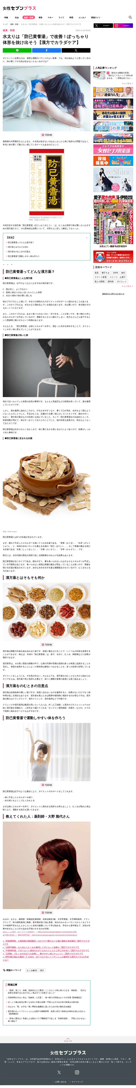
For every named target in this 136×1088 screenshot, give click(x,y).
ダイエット (122, 281)
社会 (17, 17)
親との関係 (100, 281)
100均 (115, 273)
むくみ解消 (32, 970)
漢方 (42, 970)
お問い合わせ (60, 1082)
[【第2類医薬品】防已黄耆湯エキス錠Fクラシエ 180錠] (47, 182)
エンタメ (82, 17)
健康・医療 (28, 17)
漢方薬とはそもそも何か (18, 247)
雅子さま (106, 273)
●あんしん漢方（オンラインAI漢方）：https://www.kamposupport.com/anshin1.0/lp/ (40, 932)
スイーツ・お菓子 (118, 277)
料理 (71, 17)
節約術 (111, 281)
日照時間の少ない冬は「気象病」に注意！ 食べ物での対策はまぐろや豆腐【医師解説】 (45, 997)
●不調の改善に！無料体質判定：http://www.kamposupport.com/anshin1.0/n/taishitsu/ (40, 935)
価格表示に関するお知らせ (113, 294)
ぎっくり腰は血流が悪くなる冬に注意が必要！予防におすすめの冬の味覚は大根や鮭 (43, 1002)
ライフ (61, 17)
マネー (50, 17)
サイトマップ (77, 1082)
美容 (40, 17)
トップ (5, 24)
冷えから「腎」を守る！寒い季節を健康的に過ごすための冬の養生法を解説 (39, 1007)
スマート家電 (101, 277)
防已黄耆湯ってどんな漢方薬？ (21, 242)
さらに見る (126, 83)
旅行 (123, 273)
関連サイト (96, 17)
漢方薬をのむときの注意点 (19, 251)
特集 (6, 17)
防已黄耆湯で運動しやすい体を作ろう (24, 256)
